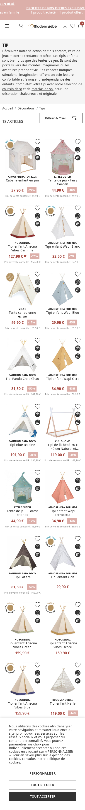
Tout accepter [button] (42, 796)
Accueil (7, 108)
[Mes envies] (72, 26)
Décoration (25, 108)
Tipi (42, 108)
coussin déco (12, 89)
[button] (7, 26)
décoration (10, 93)
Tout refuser (42, 785)
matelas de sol (42, 89)
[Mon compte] (65, 26)
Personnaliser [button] (42, 773)
